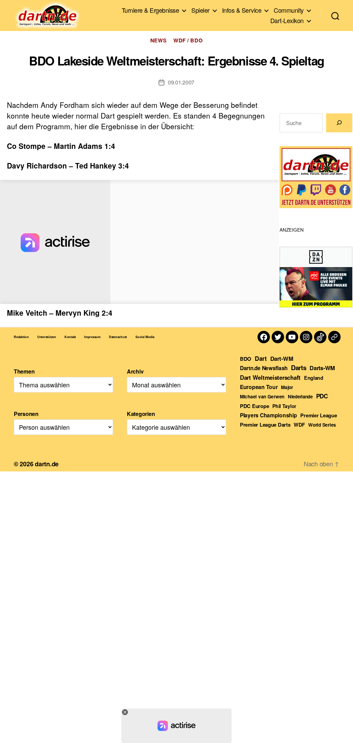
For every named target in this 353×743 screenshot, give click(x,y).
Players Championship (268, 415)
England (313, 377)
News (158, 40)
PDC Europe (254, 406)
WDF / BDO (188, 40)
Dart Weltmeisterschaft (270, 377)
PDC (322, 396)
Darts (298, 367)
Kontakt (70, 337)
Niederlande (300, 396)
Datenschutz (118, 337)
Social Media (144, 337)
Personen (26, 414)
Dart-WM (281, 358)
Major (287, 387)
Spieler (200, 10)
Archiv (135, 371)
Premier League (318, 415)
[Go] (339, 122)
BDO (245, 359)
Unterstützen (46, 337)
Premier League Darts (265, 424)
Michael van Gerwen (262, 396)
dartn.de (47, 463)
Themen (24, 371)
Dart (261, 358)
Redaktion (21, 337)
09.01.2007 (181, 82)
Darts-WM (322, 368)
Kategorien (141, 414)
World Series (322, 424)
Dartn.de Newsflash (264, 368)
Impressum (92, 337)
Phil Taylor (284, 406)
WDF (299, 424)
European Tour (259, 387)
